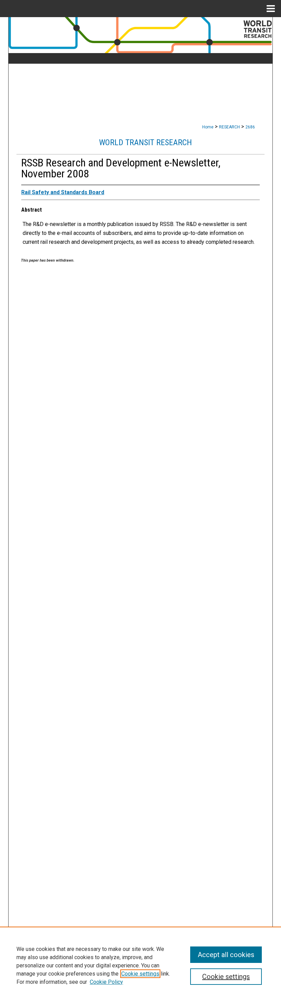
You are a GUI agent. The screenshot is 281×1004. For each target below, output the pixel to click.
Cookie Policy (106, 982)
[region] (140, 965)
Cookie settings (140, 973)
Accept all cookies (226, 955)
